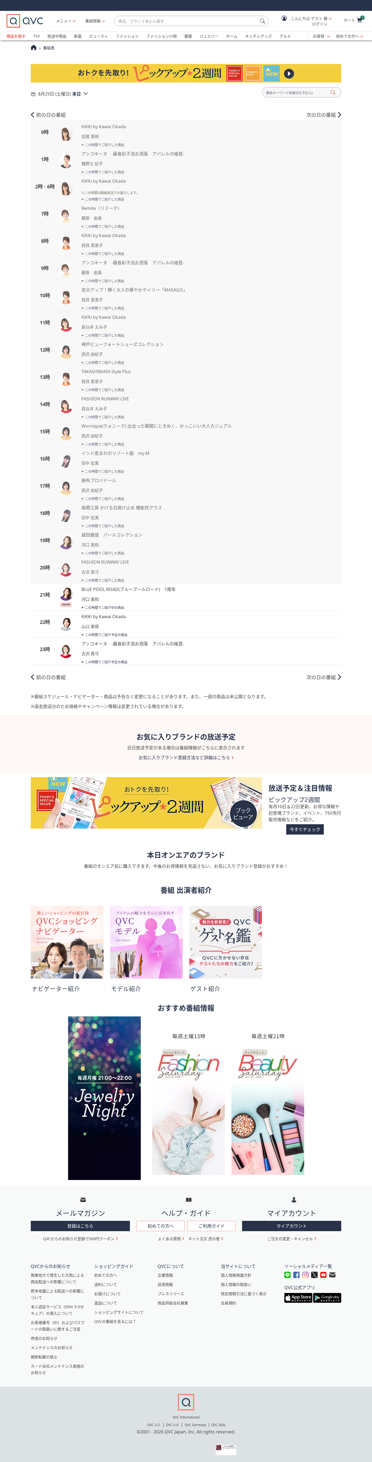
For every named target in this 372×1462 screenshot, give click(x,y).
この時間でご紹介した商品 (104, 145)
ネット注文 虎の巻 (204, 1238)
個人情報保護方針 (236, 1275)
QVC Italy (218, 1425)
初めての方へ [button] (161, 1226)
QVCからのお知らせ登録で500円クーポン (78, 1238)
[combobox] (186, 21)
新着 (78, 36)
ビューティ (98, 36)
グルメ (285, 36)
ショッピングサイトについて (119, 1312)
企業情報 (165, 1275)
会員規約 (228, 1302)
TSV (36, 36)
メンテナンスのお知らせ (52, 1347)
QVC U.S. (154, 1425)
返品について (105, 1302)
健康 (188, 36)
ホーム (231, 36)
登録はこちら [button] (80, 1226)
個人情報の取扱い (236, 1284)
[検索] (263, 21)
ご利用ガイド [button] (212, 1226)
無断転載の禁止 (44, 1356)
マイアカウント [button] (291, 1226)
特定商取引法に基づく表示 (244, 1293)
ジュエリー (209, 36)
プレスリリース (171, 1293)
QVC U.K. (172, 1425)
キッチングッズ (258, 36)
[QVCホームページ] (33, 48)
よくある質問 (169, 1238)
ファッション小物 (161, 36)
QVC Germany (195, 1425)
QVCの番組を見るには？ (115, 1321)
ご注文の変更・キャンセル (290, 1238)
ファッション (127, 36)
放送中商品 (56, 36)
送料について (105, 1284)
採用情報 (165, 1284)
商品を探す (16, 36)
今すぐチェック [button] (305, 829)
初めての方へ (347, 36)
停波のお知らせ (44, 1338)
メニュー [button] (63, 20)
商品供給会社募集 (173, 1302)
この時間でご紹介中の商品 (104, 607)
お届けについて (107, 1293)
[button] (303, 21)
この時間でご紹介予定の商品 (106, 635)
